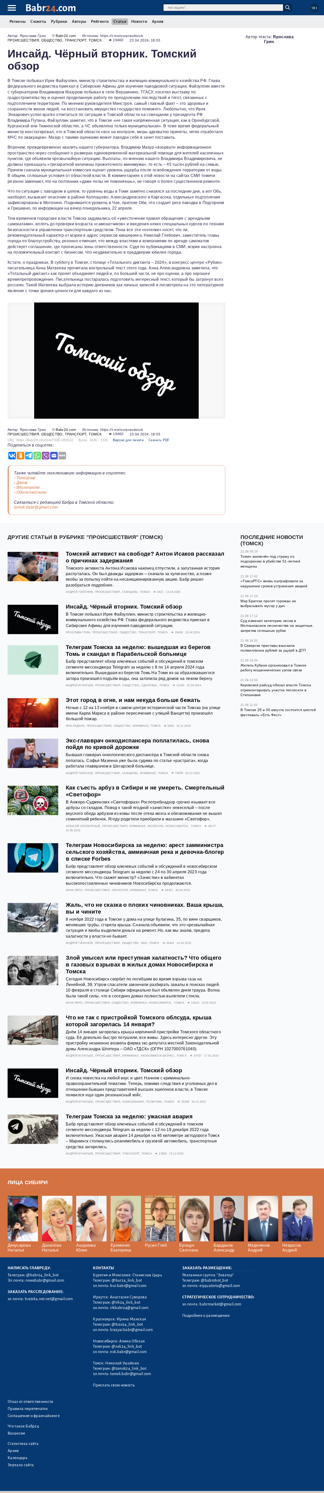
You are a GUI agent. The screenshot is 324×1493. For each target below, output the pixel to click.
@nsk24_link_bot (127, 1346)
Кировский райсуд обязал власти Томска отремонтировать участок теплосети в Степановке (275, 690)
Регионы (17, 21)
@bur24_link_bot (127, 1280)
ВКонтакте (28, 487)
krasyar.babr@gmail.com (131, 1330)
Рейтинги (100, 21)
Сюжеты (38, 21)
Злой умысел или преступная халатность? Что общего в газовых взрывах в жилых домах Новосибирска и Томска (143, 965)
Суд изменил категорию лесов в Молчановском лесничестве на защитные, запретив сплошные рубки (277, 626)
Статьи (119, 21)
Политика (154, 1101)
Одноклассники (31, 492)
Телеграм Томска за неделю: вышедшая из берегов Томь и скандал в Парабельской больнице (138, 650)
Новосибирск (177, 826)
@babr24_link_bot (42, 1275)
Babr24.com (66, 36)
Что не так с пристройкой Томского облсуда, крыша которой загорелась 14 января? (138, 1020)
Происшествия (23, 40)
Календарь (17, 1458)
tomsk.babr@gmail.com (36, 507)
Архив (158, 21)
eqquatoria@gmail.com (219, 1286)
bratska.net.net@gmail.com (49, 1299)
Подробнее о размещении (206, 1316)
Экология (155, 826)
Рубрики (59, 21)
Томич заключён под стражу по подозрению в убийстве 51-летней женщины (270, 561)
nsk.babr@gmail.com (128, 1352)
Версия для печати (128, 440)
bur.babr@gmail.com (128, 1286)
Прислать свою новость (114, 1385)
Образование (133, 1101)
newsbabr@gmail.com (45, 1280)
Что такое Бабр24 (23, 1426)
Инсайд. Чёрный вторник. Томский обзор (124, 606)
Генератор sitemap (122, 1483)
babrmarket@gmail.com (220, 1304)
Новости (139, 21)
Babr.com (50, 8)
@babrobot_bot (214, 1280)
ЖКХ (144, 942)
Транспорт (75, 40)
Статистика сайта (23, 1444)
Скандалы (130, 591)
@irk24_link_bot (126, 1302)
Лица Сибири (28, 1182)
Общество (52, 40)
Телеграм (25, 478)
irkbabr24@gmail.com (129, 1308)
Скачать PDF (159, 440)
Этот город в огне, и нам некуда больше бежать (133, 700)
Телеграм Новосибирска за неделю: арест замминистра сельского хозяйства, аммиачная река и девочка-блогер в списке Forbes (145, 852)
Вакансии (16, 1433)
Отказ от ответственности (30, 1402)
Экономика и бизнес (157, 1055)
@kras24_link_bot (127, 1324)
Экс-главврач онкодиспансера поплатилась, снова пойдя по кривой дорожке (137, 744)
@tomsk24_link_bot (129, 1368)
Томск (95, 40)
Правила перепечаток (28, 1409)
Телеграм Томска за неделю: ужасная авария (129, 1116)
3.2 (38, 1483)
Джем (21, 482)
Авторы (79, 21)
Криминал (141, 725)
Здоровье (149, 685)
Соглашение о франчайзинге (34, 1416)
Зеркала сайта (21, 1465)
